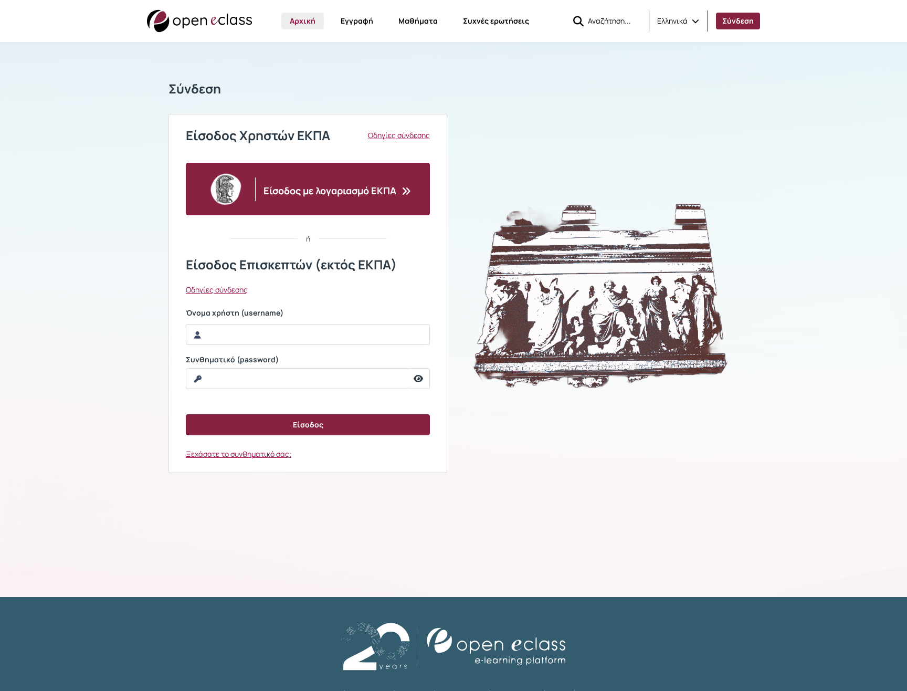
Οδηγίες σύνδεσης (399, 135)
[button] (678, 21)
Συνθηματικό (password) (232, 359)
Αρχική (302, 21)
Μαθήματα (418, 21)
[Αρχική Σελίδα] (199, 21)
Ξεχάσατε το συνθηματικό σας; (238, 454)
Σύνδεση (738, 21)
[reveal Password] (418, 378)
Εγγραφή (357, 21)
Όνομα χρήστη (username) (234, 313)
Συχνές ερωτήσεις (496, 21)
